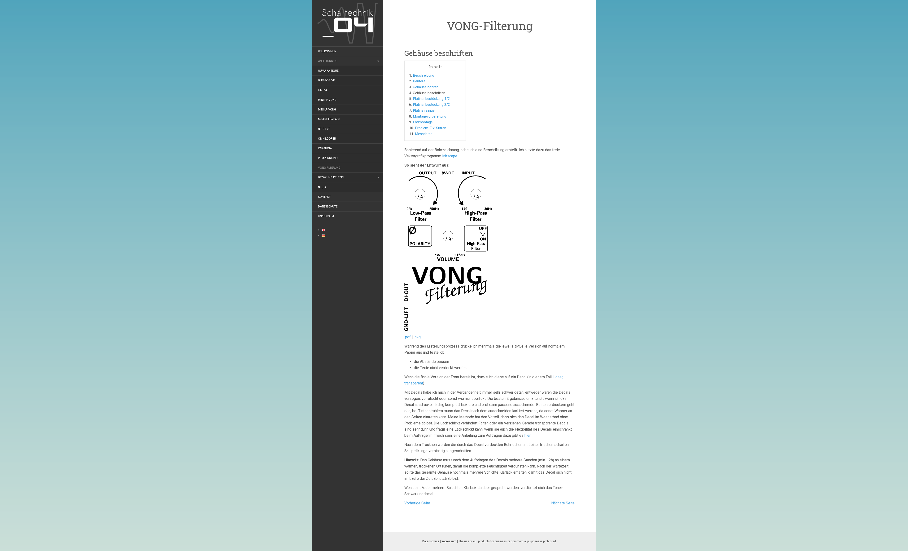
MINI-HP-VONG (327, 99)
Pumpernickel (328, 158)
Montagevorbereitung (429, 116)
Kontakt (324, 196)
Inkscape (449, 156)
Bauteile (419, 81)
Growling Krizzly (331, 177)
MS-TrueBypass (329, 119)
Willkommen (327, 51)
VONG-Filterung (329, 167)
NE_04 (322, 187)
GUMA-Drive (326, 80)
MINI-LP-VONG (327, 109)
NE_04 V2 (324, 129)
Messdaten (423, 134)
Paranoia (325, 148)
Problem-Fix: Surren (430, 128)
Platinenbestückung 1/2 (431, 99)
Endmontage (423, 122)
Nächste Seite (563, 503)
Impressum (326, 216)
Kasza (322, 90)
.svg (417, 337)
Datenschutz (328, 206)
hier (527, 435)
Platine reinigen (425, 110)
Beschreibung (423, 75)
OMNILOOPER (327, 138)
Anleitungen (327, 61)
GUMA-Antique (328, 70)
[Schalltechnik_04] (347, 23)
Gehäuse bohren (425, 87)
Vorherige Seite (417, 503)
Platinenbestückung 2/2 (431, 104)
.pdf (407, 337)
